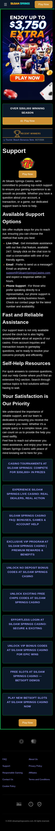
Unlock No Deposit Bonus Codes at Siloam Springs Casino (27, 572)
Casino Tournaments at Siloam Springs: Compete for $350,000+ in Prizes (27, 468)
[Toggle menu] (5, 4)
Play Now (43, 4)
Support (6, 766)
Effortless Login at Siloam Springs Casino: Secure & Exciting (27, 624)
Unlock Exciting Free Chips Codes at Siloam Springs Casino (27, 598)
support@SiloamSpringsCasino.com (28, 272)
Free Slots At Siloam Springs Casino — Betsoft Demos (27, 676)
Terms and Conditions (39, 779)
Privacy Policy (35, 766)
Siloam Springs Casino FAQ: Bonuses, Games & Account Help (27, 520)
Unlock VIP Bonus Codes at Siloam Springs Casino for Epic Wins (27, 650)
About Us (33, 759)
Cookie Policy (8, 786)
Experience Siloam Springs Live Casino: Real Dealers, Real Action (27, 494)
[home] (21, 6)
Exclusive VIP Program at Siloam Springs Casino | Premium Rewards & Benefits (27, 548)
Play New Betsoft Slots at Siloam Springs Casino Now (27, 702)
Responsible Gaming (12, 772)
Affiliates (33, 772)
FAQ (4, 759)
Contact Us (7, 779)
